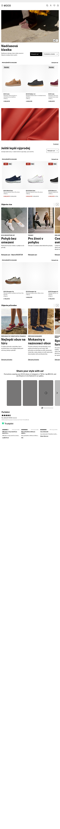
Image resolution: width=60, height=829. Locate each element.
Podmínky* (56, 144)
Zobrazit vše (54, 62)
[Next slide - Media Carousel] (57, 393)
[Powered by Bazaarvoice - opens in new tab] (47, 408)
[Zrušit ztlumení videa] (54, 40)
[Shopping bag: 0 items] (58, 5)
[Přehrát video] (57, 40)
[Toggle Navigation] (2, 5)
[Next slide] (57, 204)
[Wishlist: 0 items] (54, 5)
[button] (30, 26)
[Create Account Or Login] (50, 5)
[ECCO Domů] (7, 5)
